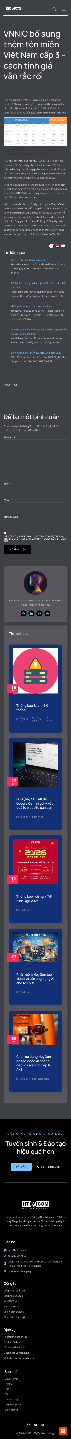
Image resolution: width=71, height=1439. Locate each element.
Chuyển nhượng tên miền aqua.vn (29, 260)
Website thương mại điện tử (19, 1358)
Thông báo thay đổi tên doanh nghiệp (31, 306)
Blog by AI (24, 719)
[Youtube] (39, 613)
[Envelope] (47, 613)
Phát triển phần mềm (15, 1336)
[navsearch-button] (54, 9)
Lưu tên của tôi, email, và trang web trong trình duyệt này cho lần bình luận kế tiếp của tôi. (35, 538)
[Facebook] (24, 613)
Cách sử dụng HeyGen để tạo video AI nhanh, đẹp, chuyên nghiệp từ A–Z (33, 1062)
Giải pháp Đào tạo (13, 1295)
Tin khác (49, 719)
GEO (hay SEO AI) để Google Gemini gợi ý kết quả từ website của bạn (34, 803)
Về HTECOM (10, 1301)
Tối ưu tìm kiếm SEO (14, 1347)
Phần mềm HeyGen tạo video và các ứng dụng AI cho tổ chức (35, 978)
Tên (7, 484)
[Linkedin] (42, 1425)
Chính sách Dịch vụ (14, 1311)
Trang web (11, 517)
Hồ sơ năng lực (12, 1306)
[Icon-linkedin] (31, 613)
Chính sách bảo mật (14, 1317)
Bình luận (11, 437)
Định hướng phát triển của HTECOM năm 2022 (36, 352)
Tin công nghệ (36, 719)
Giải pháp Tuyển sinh (15, 1290)
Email (8, 500)
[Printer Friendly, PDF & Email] (57, 246)
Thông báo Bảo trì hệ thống (32, 707)
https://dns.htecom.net (23, 197)
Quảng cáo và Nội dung (16, 1352)
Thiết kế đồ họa (12, 1342)
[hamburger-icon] (63, 9)
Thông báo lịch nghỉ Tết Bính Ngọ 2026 (34, 898)
